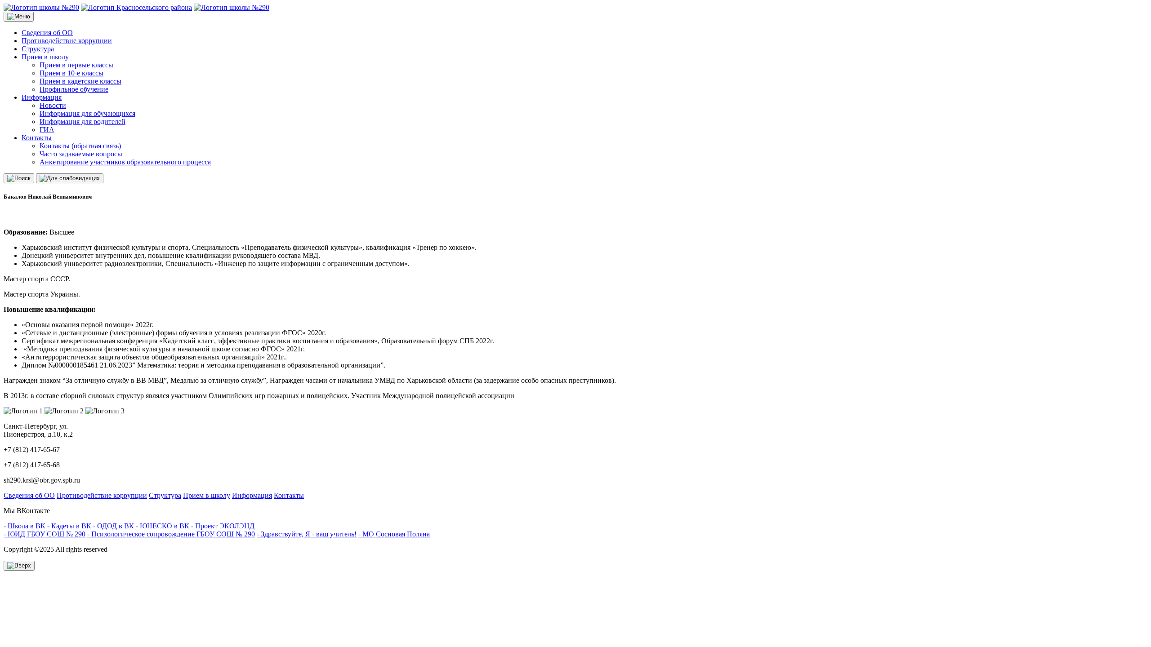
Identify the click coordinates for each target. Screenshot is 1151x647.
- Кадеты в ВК (69, 526)
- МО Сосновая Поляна (394, 534)
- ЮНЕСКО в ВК (162, 526)
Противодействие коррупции (67, 40)
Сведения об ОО (47, 32)
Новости (53, 105)
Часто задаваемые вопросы (81, 154)
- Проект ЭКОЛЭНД (222, 526)
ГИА (47, 129)
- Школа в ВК (24, 526)
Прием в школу (45, 57)
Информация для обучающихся (87, 113)
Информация (42, 97)
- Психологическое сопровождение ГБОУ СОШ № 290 (171, 534)
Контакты (37, 138)
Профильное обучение (74, 89)
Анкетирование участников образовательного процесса (125, 162)
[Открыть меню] (19, 17)
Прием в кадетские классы (80, 81)
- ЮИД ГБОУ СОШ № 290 (44, 534)
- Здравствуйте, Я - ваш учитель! (307, 534)
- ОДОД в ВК (113, 526)
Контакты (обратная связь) (80, 146)
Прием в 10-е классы (71, 73)
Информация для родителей (82, 121)
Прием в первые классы (76, 65)
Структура (38, 49)
